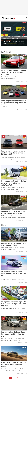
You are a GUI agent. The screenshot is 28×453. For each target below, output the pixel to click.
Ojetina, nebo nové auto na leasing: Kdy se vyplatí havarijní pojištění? (13, 244)
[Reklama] (14, 234)
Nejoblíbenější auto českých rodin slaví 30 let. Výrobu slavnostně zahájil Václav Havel (13, 101)
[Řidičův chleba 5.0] (14, 91)
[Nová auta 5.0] (14, 262)
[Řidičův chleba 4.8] (14, 172)
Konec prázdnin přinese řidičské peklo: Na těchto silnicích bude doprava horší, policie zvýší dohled (13, 303)
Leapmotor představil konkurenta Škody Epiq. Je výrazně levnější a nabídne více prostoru (13, 334)
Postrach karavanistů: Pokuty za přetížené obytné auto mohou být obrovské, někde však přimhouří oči (13, 183)
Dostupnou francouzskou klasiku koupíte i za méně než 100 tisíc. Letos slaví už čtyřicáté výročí (13, 72)
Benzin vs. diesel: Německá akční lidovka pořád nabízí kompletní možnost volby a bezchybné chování (13, 153)
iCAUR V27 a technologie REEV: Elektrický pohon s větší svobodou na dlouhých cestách (13, 364)
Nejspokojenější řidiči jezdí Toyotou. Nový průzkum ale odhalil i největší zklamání (13, 212)
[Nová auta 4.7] (14, 202)
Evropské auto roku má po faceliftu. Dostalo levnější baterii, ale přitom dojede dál (13, 273)
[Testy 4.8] (14, 141)
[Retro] (14, 61)
